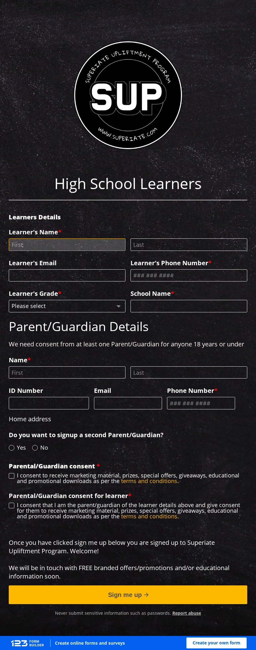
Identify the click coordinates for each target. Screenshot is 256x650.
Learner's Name (35, 224)
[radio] (11, 448)
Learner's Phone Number (169, 263)
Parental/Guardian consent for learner (68, 495)
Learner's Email (33, 263)
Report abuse (186, 613)
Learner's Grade (33, 293)
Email (102, 390)
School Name (150, 293)
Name (18, 360)
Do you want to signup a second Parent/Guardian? (86, 435)
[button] (216, 643)
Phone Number (190, 390)
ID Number (26, 390)
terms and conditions (149, 481)
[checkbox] (11, 476)
